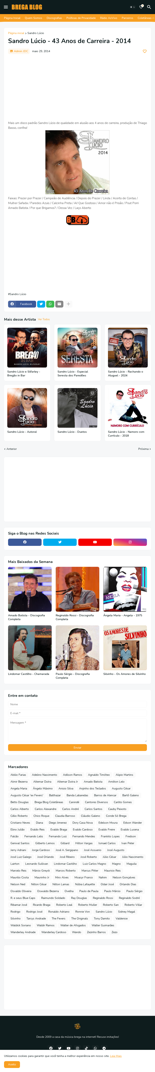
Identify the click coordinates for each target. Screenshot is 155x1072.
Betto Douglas (19, 802)
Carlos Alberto (19, 809)
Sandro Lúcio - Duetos (72, 432)
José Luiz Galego (20, 857)
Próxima (143, 449)
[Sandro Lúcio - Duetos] (77, 408)
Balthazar (55, 795)
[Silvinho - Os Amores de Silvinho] (125, 647)
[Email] (59, 304)
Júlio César (109, 857)
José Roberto (89, 857)
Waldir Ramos (45, 925)
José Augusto (115, 850)
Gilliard (65, 843)
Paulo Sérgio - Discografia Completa (73, 676)
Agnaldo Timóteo (99, 775)
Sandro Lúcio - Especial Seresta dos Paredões (73, 373)
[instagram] (130, 542)
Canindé (74, 802)
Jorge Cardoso (41, 850)
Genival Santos (19, 843)
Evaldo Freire (106, 829)
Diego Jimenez (58, 823)
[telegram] (104, 1048)
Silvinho (15, 918)
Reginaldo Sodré (129, 898)
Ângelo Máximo (43, 788)
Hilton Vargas (84, 843)
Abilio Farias (18, 775)
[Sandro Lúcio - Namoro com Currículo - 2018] (128, 408)
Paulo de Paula (88, 891)
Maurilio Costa (19, 877)
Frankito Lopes (110, 836)
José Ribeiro (67, 857)
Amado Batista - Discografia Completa (26, 617)
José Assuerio (92, 850)
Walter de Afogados (73, 925)
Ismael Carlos (107, 843)
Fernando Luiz (58, 836)
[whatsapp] (95, 1048)
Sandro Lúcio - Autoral (22, 432)
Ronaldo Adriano (58, 912)
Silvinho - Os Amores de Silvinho (124, 674)
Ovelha (69, 891)
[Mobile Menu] (6, 7)
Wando (76, 932)
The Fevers (58, 918)
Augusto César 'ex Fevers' (26, 795)
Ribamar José (18, 905)
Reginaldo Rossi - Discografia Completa (75, 617)
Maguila (131, 864)
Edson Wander (132, 823)
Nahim (103, 877)
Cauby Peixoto (117, 809)
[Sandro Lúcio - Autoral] (27, 408)
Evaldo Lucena (130, 829)
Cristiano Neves (20, 823)
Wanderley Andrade (23, 932)
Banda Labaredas (77, 795)
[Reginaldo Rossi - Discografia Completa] (77, 589)
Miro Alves (62, 877)
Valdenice (122, 918)
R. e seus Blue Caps (22, 898)
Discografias (54, 18)
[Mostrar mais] (68, 304)
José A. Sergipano (67, 850)
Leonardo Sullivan (36, 864)
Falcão (14, 836)
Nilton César (39, 884)
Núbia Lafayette (85, 884)
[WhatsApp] (50, 304)
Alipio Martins (124, 775)
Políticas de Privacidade (81, 18)
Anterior (11, 449)
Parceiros (127, 18)
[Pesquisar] (150, 7)
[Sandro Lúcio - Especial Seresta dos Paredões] (77, 347)
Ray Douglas (79, 898)
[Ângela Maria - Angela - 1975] (125, 589)
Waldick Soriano (20, 925)
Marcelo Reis (18, 871)
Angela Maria (18, 788)
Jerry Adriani (18, 850)
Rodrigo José (34, 912)
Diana (39, 823)
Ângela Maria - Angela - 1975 (122, 615)
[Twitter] (41, 304)
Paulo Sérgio (134, 891)
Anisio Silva (66, 788)
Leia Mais (116, 1056)
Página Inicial (12, 18)
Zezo (114, 932)
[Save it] (144, 51)
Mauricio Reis (112, 871)
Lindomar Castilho (65, 864)
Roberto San (111, 905)
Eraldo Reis (37, 829)
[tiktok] (86, 1048)
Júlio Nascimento (132, 857)
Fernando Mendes (83, 836)
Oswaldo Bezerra (48, 891)
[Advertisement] (77, 87)
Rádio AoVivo (108, 18)
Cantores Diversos (96, 802)
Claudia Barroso (65, 816)
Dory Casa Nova (82, 823)
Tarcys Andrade (36, 918)
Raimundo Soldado (53, 898)
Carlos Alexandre (45, 809)
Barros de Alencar (105, 795)
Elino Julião (17, 829)
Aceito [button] (12, 1064)
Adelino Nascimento (44, 775)
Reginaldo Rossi (103, 898)
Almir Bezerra (18, 782)
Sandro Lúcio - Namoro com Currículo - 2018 (126, 434)
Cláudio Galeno (90, 816)
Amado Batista (93, 782)
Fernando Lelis (33, 836)
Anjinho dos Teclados (92, 788)
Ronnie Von (82, 912)
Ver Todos (44, 319)
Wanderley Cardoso (53, 932)
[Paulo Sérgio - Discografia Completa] (77, 647)
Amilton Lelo (116, 782)
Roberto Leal (64, 905)
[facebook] (25, 542)
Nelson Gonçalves (124, 877)
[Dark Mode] (132, 7)
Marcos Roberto (66, 871)
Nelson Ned (17, 884)
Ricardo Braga (41, 905)
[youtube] (95, 542)
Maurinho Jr (42, 877)
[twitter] (60, 542)
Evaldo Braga (58, 829)
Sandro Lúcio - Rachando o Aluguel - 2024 (125, 373)
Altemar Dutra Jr (67, 782)
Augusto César (121, 788)
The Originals (79, 918)
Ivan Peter (127, 843)
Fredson (131, 836)
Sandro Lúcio (35, 33)
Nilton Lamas (60, 884)
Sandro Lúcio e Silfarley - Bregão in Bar (23, 373)
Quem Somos (33, 18)
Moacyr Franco (83, 877)
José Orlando (45, 857)
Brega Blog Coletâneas (49, 802)
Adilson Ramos (72, 775)
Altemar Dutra (42, 782)
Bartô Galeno (130, 795)
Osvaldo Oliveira (20, 891)
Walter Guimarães (103, 925)
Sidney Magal (126, 912)
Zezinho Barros (96, 932)
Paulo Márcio (112, 891)
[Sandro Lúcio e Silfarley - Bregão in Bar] (27, 347)
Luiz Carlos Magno (94, 864)
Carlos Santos (93, 809)
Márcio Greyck (41, 871)
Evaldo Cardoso (83, 829)
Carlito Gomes (123, 802)
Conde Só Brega (116, 816)
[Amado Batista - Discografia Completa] (30, 589)
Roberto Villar (133, 905)
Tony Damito (102, 918)
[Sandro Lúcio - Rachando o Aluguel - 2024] (128, 347)
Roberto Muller (87, 905)
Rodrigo (15, 912)
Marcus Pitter (90, 871)
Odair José (107, 884)
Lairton (14, 864)
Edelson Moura (107, 823)
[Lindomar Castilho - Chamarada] (30, 647)
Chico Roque (41, 816)
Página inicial (16, 33)
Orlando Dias (128, 884)
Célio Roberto (19, 816)
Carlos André (70, 809)
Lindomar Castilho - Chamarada (28, 674)
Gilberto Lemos (45, 843)
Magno (116, 864)
